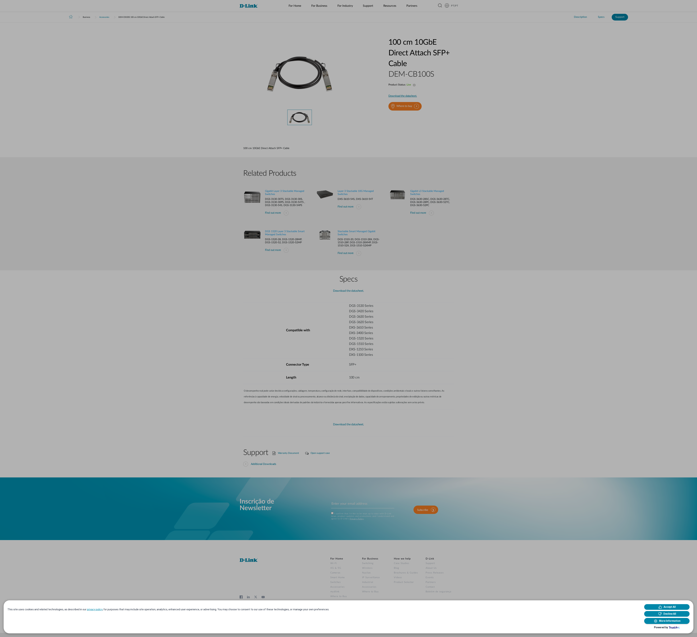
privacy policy (94, 609)
